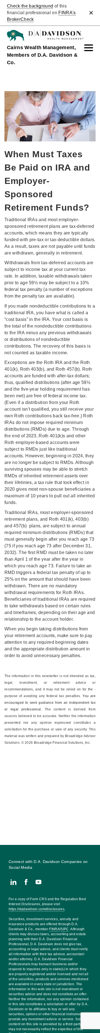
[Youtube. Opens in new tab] (38, 882)
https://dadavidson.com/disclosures (36, 909)
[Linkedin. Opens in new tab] (13, 882)
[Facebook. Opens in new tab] (26, 882)
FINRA (54, 929)
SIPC (65, 929)
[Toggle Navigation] (88, 47)
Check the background (30, 6)
